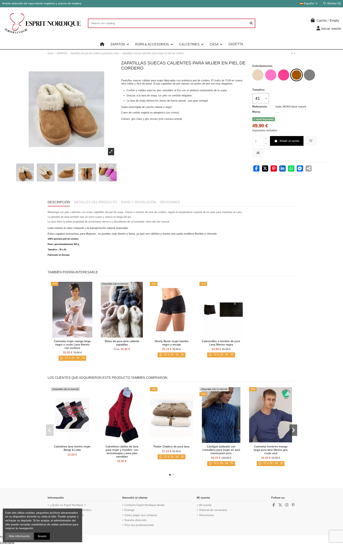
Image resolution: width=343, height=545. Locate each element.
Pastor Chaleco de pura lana (171, 446)
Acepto (42, 536)
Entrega (129, 509)
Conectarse (7, 542)
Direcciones (206, 515)
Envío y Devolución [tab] (138, 202)
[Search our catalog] (251, 23)
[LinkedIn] (282, 169)
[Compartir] (256, 169)
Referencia (259, 106)
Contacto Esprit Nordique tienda (144, 505)
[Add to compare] (257, 153)
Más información (19, 536)
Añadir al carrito (289, 140)
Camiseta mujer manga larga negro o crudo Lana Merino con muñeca (72, 344)
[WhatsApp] (291, 169)
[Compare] (72, 336)
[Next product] (295, 53)
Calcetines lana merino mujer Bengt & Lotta (72, 448)
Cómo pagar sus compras (140, 515)
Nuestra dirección (135, 520)
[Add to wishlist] (310, 141)
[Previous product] (292, 53)
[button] (119, 44)
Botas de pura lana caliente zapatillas (122, 343)
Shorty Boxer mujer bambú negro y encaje (171, 343)
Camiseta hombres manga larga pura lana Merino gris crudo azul (271, 450)
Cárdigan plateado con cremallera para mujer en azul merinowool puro (221, 450)
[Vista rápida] (78, 336)
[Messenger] (300, 169)
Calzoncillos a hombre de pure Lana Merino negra (221, 343)
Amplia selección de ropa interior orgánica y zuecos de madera (41, 3)
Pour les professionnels (139, 525)
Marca (256, 111)
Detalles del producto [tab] (95, 202)
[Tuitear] (265, 169)
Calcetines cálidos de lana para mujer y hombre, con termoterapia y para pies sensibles (122, 451)
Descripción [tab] (59, 202)
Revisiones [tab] (170, 202)
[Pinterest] (274, 169)
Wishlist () (333, 3)
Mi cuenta (205, 505)
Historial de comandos (213, 509)
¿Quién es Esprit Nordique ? (68, 505)
